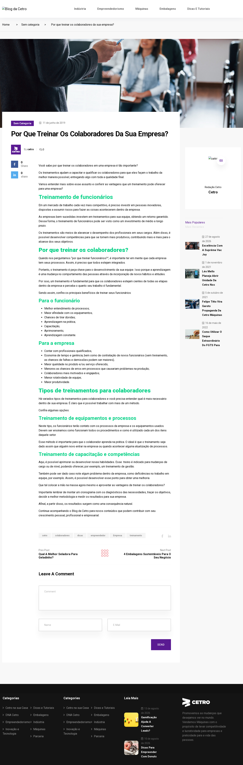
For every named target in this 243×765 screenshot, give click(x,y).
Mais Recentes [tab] (194, 227)
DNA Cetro (12, 715)
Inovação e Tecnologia (11, 731)
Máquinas (141, 8)
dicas (80, 535)
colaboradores (62, 535)
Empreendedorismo (110, 8)
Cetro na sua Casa (17, 708)
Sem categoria (30, 24)
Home (6, 24)
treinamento (136, 535)
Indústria (80, 8)
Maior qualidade (54, 364)
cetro (30, 149)
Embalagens (168, 8)
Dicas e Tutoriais (198, 8)
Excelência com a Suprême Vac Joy (212, 250)
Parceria (38, 736)
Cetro (85, 511)
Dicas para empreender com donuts (149, 752)
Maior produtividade (56, 382)
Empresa (117, 535)
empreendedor (98, 535)
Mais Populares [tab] (195, 222)
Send (161, 644)
